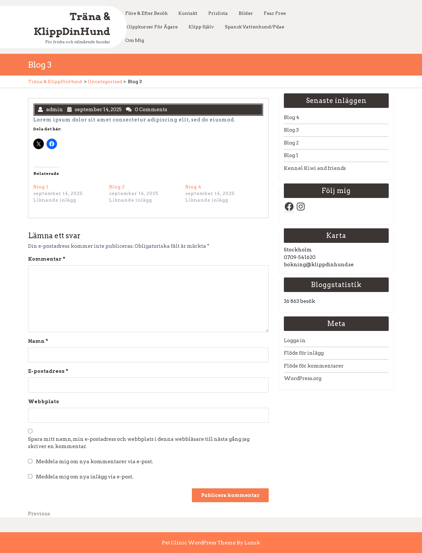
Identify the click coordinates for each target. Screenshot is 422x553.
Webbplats (43, 402)
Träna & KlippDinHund (55, 81)
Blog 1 (40, 186)
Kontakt (187, 13)
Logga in (295, 340)
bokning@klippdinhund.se (319, 265)
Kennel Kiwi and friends (315, 168)
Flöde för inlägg (304, 353)
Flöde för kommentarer (314, 366)
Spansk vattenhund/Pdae (254, 26)
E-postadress (48, 371)
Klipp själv (201, 26)
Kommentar (46, 259)
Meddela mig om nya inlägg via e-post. (84, 477)
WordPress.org (302, 378)
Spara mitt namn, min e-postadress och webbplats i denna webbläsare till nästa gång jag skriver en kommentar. (139, 443)
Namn (38, 341)
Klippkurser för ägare (151, 26)
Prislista (218, 13)
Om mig (134, 40)
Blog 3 (291, 130)
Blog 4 (193, 186)
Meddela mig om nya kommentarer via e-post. (94, 462)
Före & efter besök (146, 13)
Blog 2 (117, 186)
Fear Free (275, 13)
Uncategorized (105, 81)
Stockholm (298, 250)
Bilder (246, 13)
